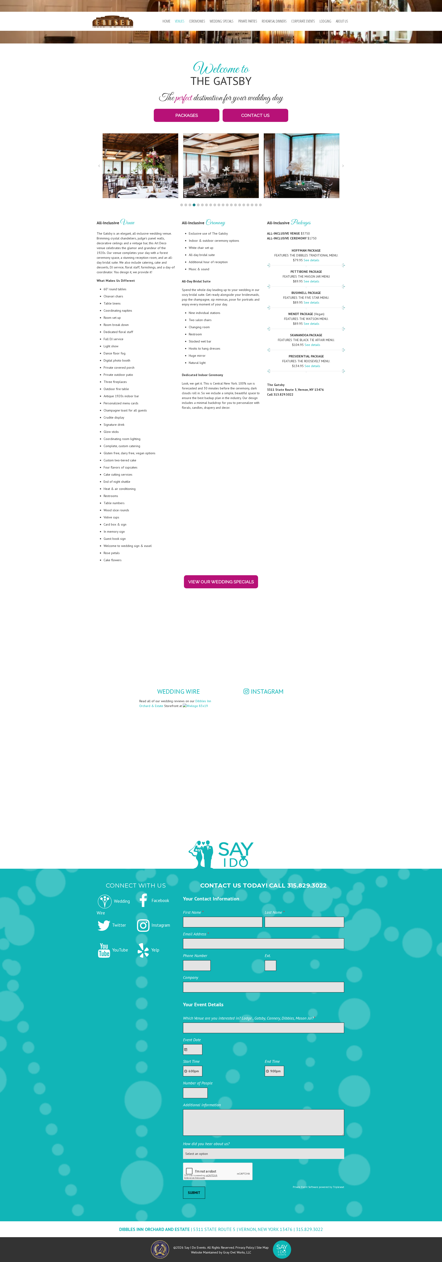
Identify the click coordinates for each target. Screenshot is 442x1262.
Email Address (196, 934)
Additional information (202, 1104)
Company (190, 977)
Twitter (118, 925)
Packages (186, 115)
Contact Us (255, 115)
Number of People (197, 1083)
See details (311, 260)
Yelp (154, 950)
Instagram (266, 691)
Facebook (159, 900)
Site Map (262, 1247)
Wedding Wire (178, 691)
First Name (193, 912)
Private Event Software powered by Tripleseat (318, 1187)
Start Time (191, 1061)
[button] (181, 205)
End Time (272, 1061)
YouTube (119, 950)
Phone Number (195, 955)
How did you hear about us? (206, 1143)
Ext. (268, 955)
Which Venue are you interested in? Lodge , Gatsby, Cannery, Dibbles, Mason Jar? (249, 1018)
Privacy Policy (245, 1247)
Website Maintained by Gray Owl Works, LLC (221, 1252)
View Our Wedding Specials (221, 581)
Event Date (192, 1039)
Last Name (275, 912)
